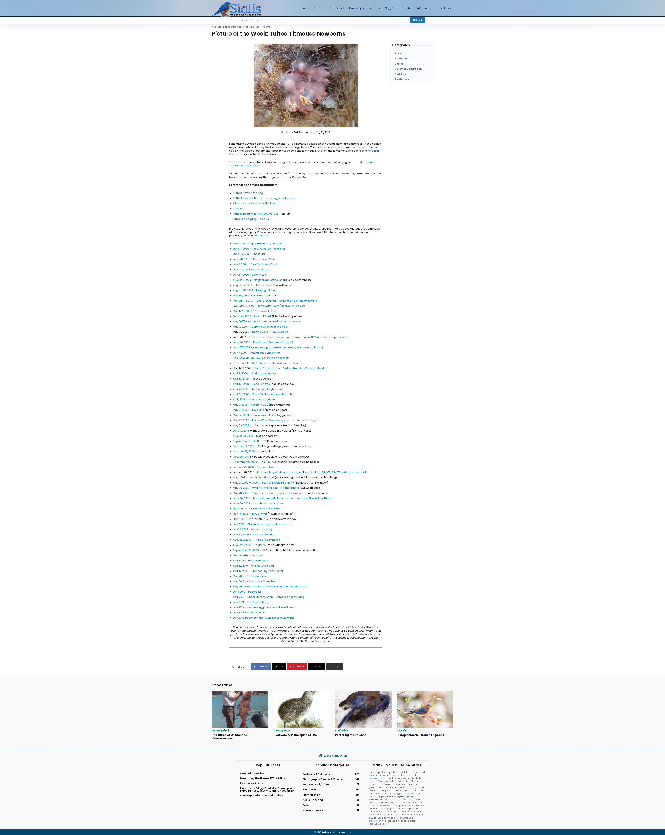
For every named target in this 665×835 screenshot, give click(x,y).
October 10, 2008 (243, 446)
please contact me (380, 778)
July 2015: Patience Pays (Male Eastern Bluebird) (263, 617)
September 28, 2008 (246, 441)
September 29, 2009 (246, 550)
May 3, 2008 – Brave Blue (248, 410)
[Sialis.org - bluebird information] (242, 9)
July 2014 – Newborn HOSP (249, 612)
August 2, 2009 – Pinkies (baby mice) (256, 540)
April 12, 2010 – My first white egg (253, 566)
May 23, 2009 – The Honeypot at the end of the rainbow (269, 493)
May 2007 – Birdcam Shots (250, 321)
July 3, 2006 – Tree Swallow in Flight (255, 264)
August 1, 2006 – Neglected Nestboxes (257, 280)
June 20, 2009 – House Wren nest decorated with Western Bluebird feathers (282, 498)
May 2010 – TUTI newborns (249, 576)
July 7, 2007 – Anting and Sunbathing (256, 352)
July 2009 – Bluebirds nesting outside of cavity (262, 524)
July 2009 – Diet (243, 519)
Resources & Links (251, 783)
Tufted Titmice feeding (248, 193)
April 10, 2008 (241, 378)
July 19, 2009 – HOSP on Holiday (252, 529)
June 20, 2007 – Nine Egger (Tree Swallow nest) (263, 342)
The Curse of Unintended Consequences (229, 736)
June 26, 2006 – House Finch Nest (254, 259)
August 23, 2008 (243, 436)
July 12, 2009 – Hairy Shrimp (250, 514)
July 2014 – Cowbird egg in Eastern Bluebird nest (263, 607)
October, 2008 (242, 456)
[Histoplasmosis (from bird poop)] (425, 709)
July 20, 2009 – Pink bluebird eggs (254, 534)
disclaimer (375, 821)
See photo (299, 177)
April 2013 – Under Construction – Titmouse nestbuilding (269, 597)
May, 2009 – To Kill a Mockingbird (253, 477)
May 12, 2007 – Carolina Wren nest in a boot (261, 326)
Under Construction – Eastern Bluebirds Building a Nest (289, 368)
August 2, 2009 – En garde (249, 545)
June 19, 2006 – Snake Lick (249, 254)
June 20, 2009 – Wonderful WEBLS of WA (258, 503)
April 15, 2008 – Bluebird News (251, 384)
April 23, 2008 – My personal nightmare (257, 389)
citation (410, 793)
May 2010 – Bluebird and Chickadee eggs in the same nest (270, 586)
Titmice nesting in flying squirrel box (255, 214)
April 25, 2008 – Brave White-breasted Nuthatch (263, 394)
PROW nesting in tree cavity (350, 472)
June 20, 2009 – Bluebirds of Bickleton (257, 508)
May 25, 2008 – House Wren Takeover (257, 420)
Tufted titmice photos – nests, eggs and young (263, 198)
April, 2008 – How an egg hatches (254, 399)
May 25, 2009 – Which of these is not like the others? (266, 488)
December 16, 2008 (245, 462)
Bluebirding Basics (252, 773)
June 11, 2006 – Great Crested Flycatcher (259, 248)
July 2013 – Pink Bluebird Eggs (251, 602)
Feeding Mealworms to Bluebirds (261, 795)
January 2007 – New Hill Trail (250, 295)
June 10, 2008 (241, 430)
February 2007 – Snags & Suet (252, 316)
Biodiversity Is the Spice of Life (295, 735)
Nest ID (237, 208)
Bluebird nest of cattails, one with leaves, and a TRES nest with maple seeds (298, 337)
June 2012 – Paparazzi (247, 592)
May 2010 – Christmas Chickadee (254, 581)
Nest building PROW (317, 472)
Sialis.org (395, 793)
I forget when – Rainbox (248, 555)
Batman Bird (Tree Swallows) (270, 332)
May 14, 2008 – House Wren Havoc (254, 415)
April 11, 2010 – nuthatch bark (251, 560)
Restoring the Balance (350, 735)
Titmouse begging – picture (251, 219)
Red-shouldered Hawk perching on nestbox (261, 358)
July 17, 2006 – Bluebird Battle (251, 269)
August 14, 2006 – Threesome (252, 285)
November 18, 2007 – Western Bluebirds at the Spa (265, 363)
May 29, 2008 (241, 425)
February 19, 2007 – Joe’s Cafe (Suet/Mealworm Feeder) (269, 306)
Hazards (401, 730)
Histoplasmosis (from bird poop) (420, 735)
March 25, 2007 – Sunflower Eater (254, 311)
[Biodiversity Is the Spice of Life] (302, 709)
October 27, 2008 (244, 451)
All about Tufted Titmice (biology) (255, 203)
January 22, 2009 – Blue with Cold (254, 467)
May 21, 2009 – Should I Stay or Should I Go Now (262, 482)
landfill (372, 150)
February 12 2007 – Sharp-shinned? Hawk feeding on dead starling (275, 300)
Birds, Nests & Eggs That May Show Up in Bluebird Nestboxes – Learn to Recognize (267, 789)
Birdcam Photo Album (287, 321)
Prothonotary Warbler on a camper (279, 472)
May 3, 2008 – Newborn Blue (250, 404)
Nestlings (216, 26)
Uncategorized (220, 730)
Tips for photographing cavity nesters (257, 243)
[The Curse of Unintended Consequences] (240, 709)
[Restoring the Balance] (363, 709)
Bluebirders (342, 730)
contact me (261, 235)
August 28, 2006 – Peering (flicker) (254, 290)
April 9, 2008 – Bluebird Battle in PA (255, 373)
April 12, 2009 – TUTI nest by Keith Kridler (258, 571)
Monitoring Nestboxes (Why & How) (263, 778)
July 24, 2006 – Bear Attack (250, 274)
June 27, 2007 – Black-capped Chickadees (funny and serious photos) (278, 347)
